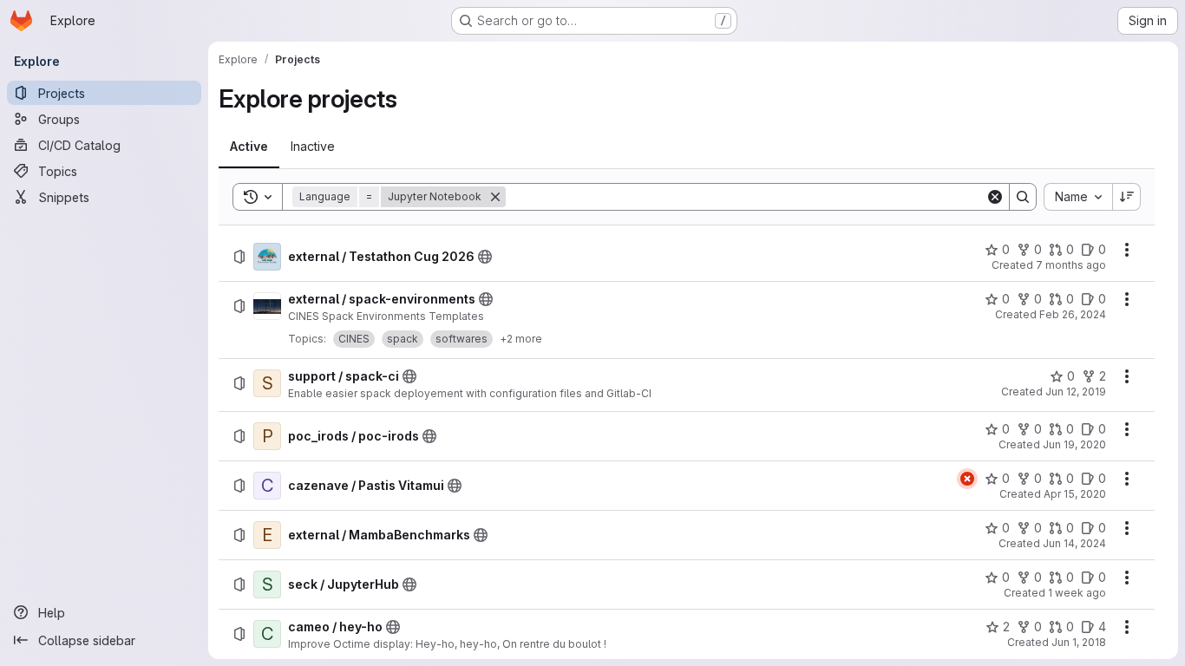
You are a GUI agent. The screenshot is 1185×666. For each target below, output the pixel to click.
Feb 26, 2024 (1072, 314)
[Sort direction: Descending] (1127, 197)
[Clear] (995, 196)
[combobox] (1078, 197)
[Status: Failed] (967, 478)
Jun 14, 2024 (1074, 543)
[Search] (1023, 197)
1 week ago (1077, 592)
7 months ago (1071, 264)
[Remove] (495, 196)
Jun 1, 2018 (1078, 642)
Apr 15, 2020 (1075, 493)
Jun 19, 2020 (1074, 444)
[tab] (249, 146)
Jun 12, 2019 (1075, 391)
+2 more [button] (521, 338)
